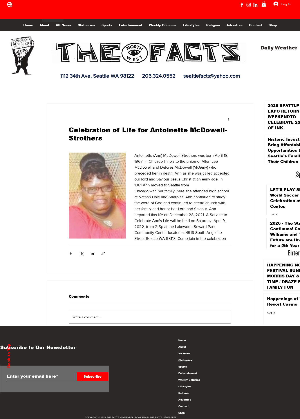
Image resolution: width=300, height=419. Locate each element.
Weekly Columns (189, 380)
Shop (181, 413)
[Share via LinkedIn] (92, 253)
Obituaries (185, 360)
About (182, 347)
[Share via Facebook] (71, 253)
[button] (263, 4)
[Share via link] (103, 253)
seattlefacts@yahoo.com (211, 76)
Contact (183, 406)
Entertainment (187, 373)
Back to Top (9, 356)
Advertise (184, 399)
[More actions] (228, 119)
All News (184, 353)
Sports (182, 366)
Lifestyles (184, 386)
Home (182, 340)
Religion (183, 393)
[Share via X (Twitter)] (82, 253)
